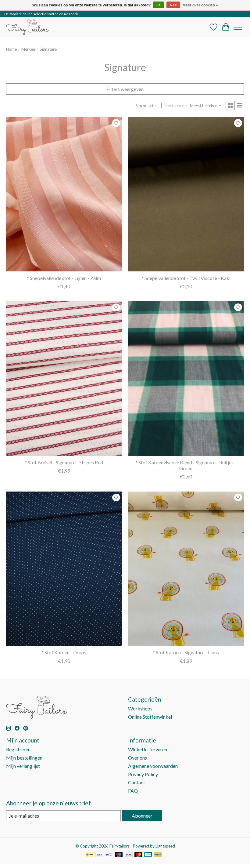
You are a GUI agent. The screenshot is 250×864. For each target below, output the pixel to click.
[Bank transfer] (129, 855)
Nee (173, 5)
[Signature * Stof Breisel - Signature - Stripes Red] (64, 378)
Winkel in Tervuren (147, 749)
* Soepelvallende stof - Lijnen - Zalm (64, 278)
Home (11, 49)
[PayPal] (158, 855)
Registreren (18, 749)
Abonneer (142, 816)
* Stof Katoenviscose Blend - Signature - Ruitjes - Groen (185, 465)
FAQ (133, 790)
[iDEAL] (89, 855)
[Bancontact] (109, 855)
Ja (158, 5)
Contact (136, 782)
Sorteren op (176, 105)
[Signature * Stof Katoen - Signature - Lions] (186, 569)
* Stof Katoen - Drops (63, 652)
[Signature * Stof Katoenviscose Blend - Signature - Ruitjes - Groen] (186, 378)
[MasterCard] (138, 855)
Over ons (137, 758)
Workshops (140, 708)
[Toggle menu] (238, 27)
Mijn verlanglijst (23, 766)
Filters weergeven (125, 89)
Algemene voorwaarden (153, 766)
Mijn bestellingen (24, 758)
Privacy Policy (143, 774)
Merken (28, 49)
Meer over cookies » (200, 5)
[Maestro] (119, 855)
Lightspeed (165, 846)
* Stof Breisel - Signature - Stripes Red (64, 462)
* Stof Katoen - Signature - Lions (186, 652)
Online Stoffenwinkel (150, 717)
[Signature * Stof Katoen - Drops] (64, 569)
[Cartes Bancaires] (148, 855)
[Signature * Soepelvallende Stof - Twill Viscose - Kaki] (186, 194)
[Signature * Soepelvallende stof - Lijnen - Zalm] (64, 194)
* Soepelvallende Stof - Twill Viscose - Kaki (185, 278)
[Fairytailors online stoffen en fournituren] (27, 27)
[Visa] (99, 855)
